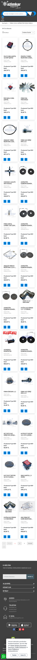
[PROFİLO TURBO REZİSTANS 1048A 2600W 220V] (27, 45)
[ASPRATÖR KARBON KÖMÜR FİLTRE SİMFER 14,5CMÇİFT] (27, 338)
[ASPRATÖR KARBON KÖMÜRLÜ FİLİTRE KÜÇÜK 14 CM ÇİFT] (27, 171)
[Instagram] (20, 629)
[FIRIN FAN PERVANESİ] (27, 87)
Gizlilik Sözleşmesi (20, 647)
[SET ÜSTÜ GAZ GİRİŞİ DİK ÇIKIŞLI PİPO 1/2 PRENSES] (10, 422)
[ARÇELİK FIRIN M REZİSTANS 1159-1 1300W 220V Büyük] (10, 255)
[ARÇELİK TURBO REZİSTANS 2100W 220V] (10, 129)
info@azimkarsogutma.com (16, 618)
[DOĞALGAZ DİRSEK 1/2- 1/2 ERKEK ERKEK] (27, 297)
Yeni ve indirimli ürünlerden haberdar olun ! (17, 568)
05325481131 (12, 607)
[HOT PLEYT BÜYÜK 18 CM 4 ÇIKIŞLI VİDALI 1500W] (10, 464)
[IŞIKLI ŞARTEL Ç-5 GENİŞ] (27, 464)
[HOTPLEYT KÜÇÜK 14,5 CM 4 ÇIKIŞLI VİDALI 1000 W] (27, 422)
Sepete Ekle (5, 75)
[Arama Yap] (31, 14)
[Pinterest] (23, 629)
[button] (5, 33)
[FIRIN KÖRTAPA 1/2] (10, 380)
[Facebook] (14, 629)
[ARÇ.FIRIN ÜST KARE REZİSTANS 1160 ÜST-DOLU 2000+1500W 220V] (27, 506)
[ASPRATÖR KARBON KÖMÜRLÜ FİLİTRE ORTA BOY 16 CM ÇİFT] (27, 213)
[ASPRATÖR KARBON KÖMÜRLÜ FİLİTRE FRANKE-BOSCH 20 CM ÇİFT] (10, 297)
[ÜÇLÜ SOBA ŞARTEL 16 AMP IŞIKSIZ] (10, 45)
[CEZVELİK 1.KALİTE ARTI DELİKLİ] (10, 171)
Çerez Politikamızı (13, 649)
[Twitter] (17, 629)
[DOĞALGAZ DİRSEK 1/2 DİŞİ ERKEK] (10, 506)
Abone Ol (30, 576)
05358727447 (13, 609)
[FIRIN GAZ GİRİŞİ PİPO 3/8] (27, 129)
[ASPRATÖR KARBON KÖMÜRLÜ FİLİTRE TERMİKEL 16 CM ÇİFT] (27, 255)
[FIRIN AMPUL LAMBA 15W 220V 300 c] (10, 213)
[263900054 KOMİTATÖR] (10, 338)
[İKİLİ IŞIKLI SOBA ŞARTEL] (10, 87)
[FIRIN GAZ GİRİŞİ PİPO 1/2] (27, 380)
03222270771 (13, 611)
